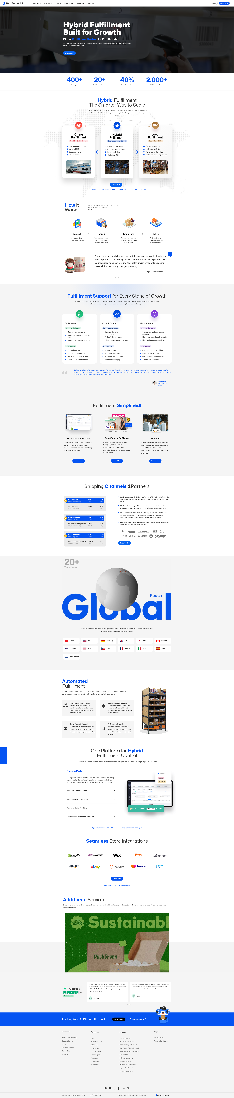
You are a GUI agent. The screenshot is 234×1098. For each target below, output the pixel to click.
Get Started (224, 3)
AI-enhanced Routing (75, 771)
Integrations (68, 3)
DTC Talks (94, 1045)
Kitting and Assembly (126, 1058)
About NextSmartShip (69, 1038)
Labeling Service (125, 1061)
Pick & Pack (123, 1055)
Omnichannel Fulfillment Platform (80, 817)
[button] (115, 277)
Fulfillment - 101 (96, 1041)
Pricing (58, 3)
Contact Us (66, 1051)
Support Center (67, 1041)
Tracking (65, 1054)
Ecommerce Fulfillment (127, 1041)
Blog (92, 1038)
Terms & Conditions (161, 1041)
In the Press (95, 1065)
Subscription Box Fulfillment (129, 1051)
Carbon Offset (96, 1051)
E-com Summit (96, 1048)
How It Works (47, 3)
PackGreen (95, 1058)
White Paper (95, 1055)
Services (36, 3)
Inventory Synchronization (77, 790)
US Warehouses (124, 1038)
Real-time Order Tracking (77, 808)
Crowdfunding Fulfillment (128, 1045)
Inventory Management (127, 1065)
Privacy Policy (159, 1038)
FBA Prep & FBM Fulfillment (129, 1048)
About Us (91, 3)
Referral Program (68, 1048)
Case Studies (95, 1061)
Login (214, 3)
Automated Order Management (79, 799)
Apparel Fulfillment (126, 1068)
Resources (80, 3)
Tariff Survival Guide (126, 1071)
